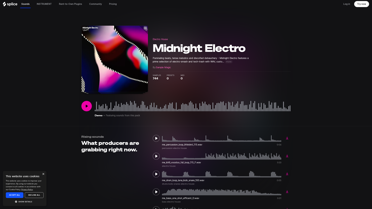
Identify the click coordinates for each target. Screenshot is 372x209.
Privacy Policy (27, 189)
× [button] (43, 174)
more (228, 61)
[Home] (10, 5)
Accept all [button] (14, 195)
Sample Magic (163, 67)
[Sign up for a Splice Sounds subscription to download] (287, 138)
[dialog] (24, 188)
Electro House (160, 39)
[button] (25, 201)
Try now (361, 4)
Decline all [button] (34, 195)
